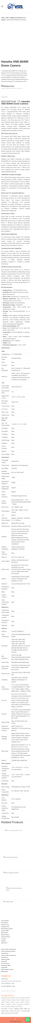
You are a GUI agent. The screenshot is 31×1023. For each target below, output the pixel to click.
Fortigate (3, 940)
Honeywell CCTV (5, 926)
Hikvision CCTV (5, 924)
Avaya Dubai (4, 957)
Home (3, 17)
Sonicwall (3, 938)
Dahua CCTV (4, 942)
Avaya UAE (4, 961)
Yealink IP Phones (5, 936)
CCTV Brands (4, 922)
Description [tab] (4, 97)
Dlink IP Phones (5, 934)
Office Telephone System (7, 969)
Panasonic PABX (5, 959)
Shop (7, 17)
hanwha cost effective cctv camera (14, 88)
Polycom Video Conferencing (8, 949)
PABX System (4, 971)
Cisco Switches (5, 920)
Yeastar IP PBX (5, 930)
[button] (27, 1019)
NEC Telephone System (7, 928)
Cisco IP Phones (5, 963)
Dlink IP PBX (4, 932)
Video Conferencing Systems (8, 951)
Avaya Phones (4, 953)
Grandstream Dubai (6, 965)
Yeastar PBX (4, 967)
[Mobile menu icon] (2, 6)
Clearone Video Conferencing (8, 955)
